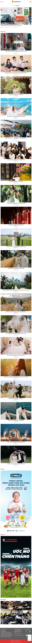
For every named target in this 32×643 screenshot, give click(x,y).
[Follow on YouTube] (28, 633)
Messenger (29, 639)
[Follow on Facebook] (25, 631)
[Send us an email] (28, 631)
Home (13, 5)
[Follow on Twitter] (26, 631)
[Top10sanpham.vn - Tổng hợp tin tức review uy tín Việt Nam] (16, 1)
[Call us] (29, 631)
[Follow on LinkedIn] (30, 631)
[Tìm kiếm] (30, 1)
